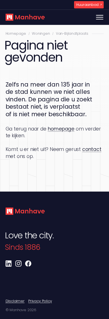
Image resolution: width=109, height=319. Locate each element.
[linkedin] (9, 263)
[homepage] (25, 17)
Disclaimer (15, 301)
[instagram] (18, 263)
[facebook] (28, 263)
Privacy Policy (40, 301)
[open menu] (100, 17)
